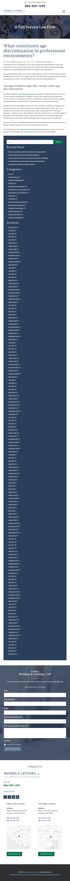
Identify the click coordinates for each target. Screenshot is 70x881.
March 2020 (11, 464)
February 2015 (12, 620)
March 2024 (11, 318)
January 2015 (12, 623)
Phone (6, 708)
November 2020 (13, 442)
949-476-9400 (14, 818)
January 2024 (12, 324)
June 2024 (11, 308)
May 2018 (11, 511)
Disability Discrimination (15, 180)
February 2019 (12, 495)
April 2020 (11, 461)
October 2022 (12, 371)
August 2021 (12, 414)
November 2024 (13, 293)
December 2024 (13, 290)
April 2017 (11, 548)
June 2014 (11, 645)
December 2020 (13, 439)
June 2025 (11, 271)
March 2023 (11, 355)
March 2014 (11, 654)
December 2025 (13, 252)
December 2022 (13, 364)
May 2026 (11, 237)
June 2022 (11, 383)
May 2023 (11, 349)
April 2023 (11, 352)
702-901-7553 (46, 818)
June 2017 (11, 542)
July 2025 (11, 268)
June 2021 (11, 420)
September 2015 (13, 598)
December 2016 (13, 561)
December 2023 (13, 327)
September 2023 (13, 336)
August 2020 (12, 452)
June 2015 (11, 607)
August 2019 (12, 480)
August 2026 (12, 227)
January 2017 (12, 558)
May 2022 (11, 386)
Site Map (20, 875)
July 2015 (11, 604)
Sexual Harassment (14, 211)
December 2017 (13, 523)
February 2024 (12, 321)
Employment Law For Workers (17, 193)
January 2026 (12, 249)
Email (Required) (9, 700)
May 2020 (11, 458)
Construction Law (13, 177)
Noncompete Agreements (16, 205)
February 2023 (12, 358)
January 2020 (12, 470)
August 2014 (12, 638)
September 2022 (13, 374)
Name (6, 691)
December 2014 (13, 626)
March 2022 (11, 392)
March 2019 (11, 492)
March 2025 (11, 280)
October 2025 (12, 259)
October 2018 (12, 501)
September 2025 (13, 262)
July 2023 (11, 343)
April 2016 (11, 582)
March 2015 (11, 617)
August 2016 (12, 573)
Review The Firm (9, 791)
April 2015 (11, 614)
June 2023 (11, 346)
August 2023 (12, 340)
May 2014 (11, 648)
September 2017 (13, 533)
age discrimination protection (27, 94)
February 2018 (12, 517)
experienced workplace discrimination (31, 129)
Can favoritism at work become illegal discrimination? (24, 155)
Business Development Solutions (43, 875)
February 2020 (12, 467)
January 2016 (12, 589)
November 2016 (13, 564)
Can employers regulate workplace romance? (21, 164)
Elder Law (11, 183)
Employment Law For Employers (18, 190)
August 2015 (12, 601)
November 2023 (13, 330)
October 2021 (12, 408)
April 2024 (11, 315)
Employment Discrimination (44, 62)
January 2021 (12, 436)
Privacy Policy (28, 875)
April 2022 (11, 389)
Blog (9, 174)
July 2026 (11, 231)
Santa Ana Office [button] (14, 854)
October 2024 (12, 296)
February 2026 (12, 246)
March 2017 (11, 551)
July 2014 (11, 642)
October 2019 (12, 477)
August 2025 (12, 265)
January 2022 (12, 399)
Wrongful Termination (14, 218)
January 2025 (12, 287)
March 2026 (11, 243)
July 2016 (11, 576)
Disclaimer (7, 741)
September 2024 (13, 299)
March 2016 (11, 586)
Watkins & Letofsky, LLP (18, 62)
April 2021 (11, 427)
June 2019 (11, 483)
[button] (64, 12)
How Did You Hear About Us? (13, 717)
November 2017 (13, 526)
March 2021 (11, 430)
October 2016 (12, 567)
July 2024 (11, 305)
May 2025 (11, 274)
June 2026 (11, 234)
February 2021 (12, 433)
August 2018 (12, 505)
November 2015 (13, 595)
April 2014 (11, 651)
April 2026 (11, 240)
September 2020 (13, 449)
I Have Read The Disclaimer (14, 744)
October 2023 (12, 333)
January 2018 (12, 520)
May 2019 (11, 486)
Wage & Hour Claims (14, 215)
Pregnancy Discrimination (15, 208)
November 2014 (13, 629)
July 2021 (11, 417)
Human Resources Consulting (17, 202)
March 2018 (11, 514)
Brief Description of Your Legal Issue (16, 726)
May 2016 (11, 579)
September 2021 (13, 411)
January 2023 (12, 361)
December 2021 (13, 402)
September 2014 (13, 635)
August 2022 (12, 377)
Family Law (11, 196)
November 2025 (13, 255)
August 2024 (12, 302)
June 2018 (11, 508)
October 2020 (12, 445)
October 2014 (12, 632)
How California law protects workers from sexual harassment (26, 161)
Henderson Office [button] (46, 854)
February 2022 (12, 396)
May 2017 (11, 545)
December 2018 (13, 498)
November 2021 (13, 405)
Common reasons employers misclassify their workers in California (28, 158)
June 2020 (11, 455)
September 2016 (13, 570)
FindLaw (57, 875)
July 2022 (11, 380)
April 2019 (11, 489)
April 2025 (11, 277)
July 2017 (11, 539)
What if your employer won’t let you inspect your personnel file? (27, 152)
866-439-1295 (35, 6)
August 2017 (12, 536)
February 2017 (12, 554)
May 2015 (11, 610)
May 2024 (11, 312)
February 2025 (12, 283)
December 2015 (13, 592)
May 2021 (11, 424)
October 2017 (12, 529)
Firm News (11, 199)
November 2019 (13, 473)
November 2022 (13, 368)
